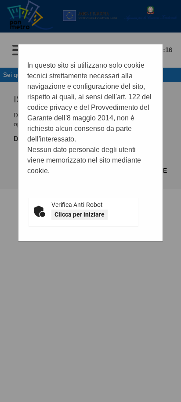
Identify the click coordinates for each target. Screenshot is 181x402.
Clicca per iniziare (79, 214)
